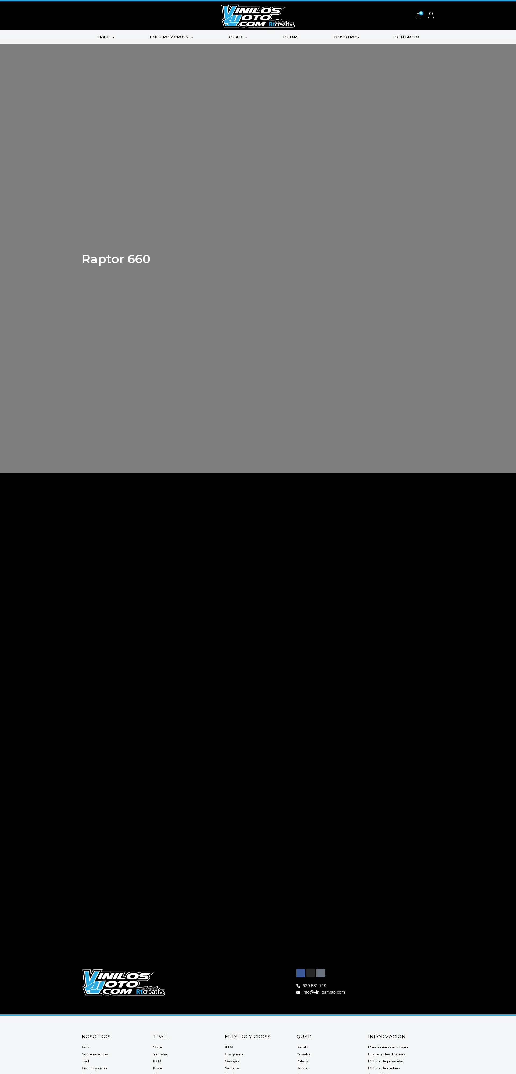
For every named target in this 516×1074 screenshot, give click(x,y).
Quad (235, 36)
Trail (103, 36)
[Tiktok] (320, 973)
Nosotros (346, 36)
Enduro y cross (169, 36)
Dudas (291, 36)
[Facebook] (300, 973)
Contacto (407, 36)
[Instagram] (310, 973)
